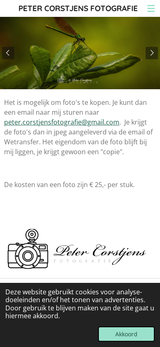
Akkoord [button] (126, 334)
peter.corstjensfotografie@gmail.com (61, 122)
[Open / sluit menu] (151, 8)
